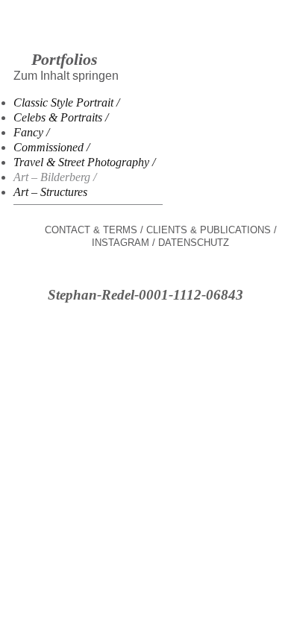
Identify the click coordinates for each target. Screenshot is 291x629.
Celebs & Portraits (57, 117)
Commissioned (48, 147)
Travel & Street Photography (81, 162)
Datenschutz (193, 242)
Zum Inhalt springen (66, 75)
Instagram (120, 242)
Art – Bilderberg (51, 177)
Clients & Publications (208, 230)
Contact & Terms (91, 230)
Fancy (28, 132)
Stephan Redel (145, 38)
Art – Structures (50, 192)
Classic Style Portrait (63, 102)
